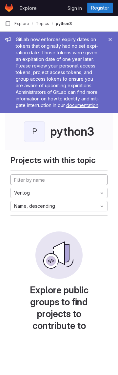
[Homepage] (9, 8)
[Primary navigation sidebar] (8, 23)
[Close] (110, 39)
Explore (28, 8)
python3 (64, 23)
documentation (82, 105)
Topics (42, 23)
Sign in (75, 8)
